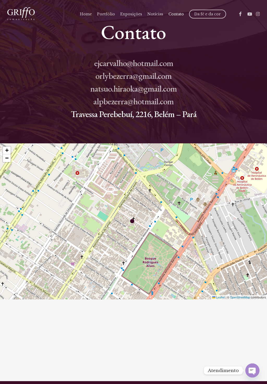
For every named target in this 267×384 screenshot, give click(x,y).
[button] (133, 221)
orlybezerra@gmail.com (133, 75)
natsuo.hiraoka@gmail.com (133, 88)
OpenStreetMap (240, 297)
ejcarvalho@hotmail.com (133, 63)
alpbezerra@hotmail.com (133, 101)
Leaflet (220, 297)
